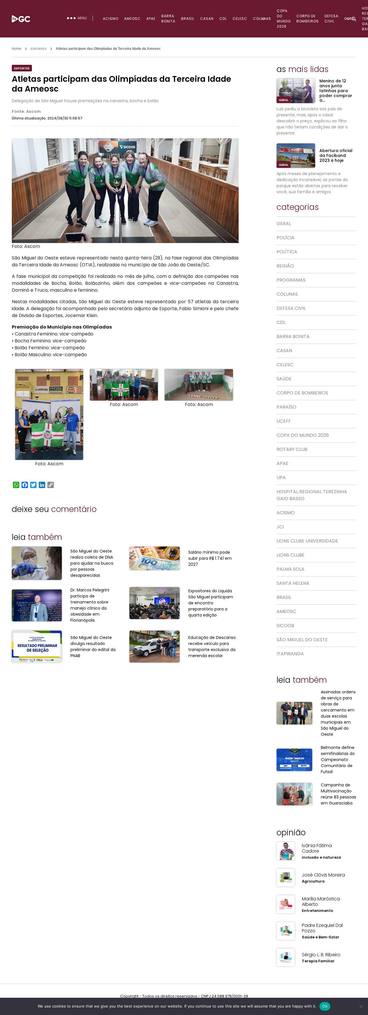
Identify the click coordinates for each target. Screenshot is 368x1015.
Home (16, 49)
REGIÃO (285, 266)
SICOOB (285, 625)
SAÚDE (284, 378)
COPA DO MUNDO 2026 (284, 18)
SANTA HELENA (293, 583)
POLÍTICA (287, 251)
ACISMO (110, 18)
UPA (281, 477)
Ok (324, 1006)
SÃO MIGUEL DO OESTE (302, 639)
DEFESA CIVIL (291, 308)
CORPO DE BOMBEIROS (307, 19)
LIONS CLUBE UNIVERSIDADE (307, 541)
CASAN (207, 18)
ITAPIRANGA (290, 653)
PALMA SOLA (290, 569)
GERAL (283, 100)
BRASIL (187, 18)
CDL (223, 18)
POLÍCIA (285, 237)
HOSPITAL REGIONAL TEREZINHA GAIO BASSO (312, 495)
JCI (280, 526)
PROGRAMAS (291, 280)
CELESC (240, 18)
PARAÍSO (286, 407)
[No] (361, 1006)
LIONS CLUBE (290, 555)
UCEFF (284, 421)
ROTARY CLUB (292, 449)
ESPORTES (38, 48)
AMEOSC (132, 18)
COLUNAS (262, 18)
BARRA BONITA (168, 19)
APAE (151, 18)
